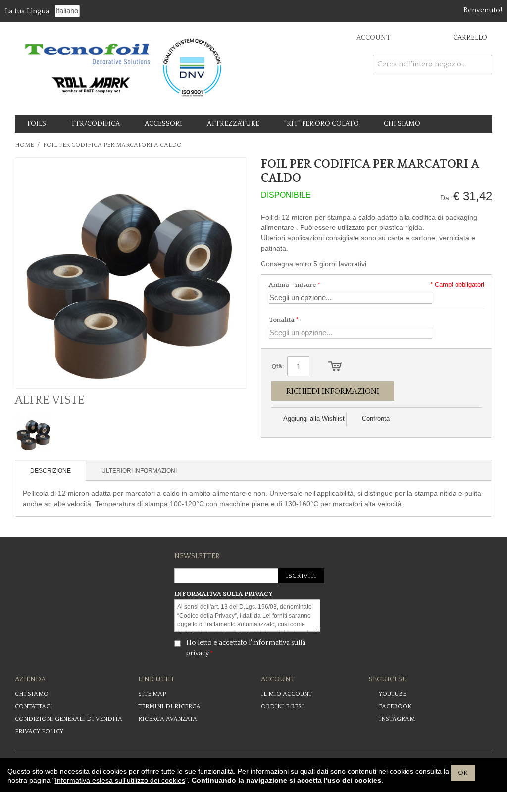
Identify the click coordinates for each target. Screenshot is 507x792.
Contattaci (33, 706)
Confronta (376, 418)
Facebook (395, 706)
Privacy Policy (39, 731)
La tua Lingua (27, 11)
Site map (152, 694)
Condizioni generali (68, 719)
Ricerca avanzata (167, 719)
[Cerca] (482, 64)
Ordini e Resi (282, 706)
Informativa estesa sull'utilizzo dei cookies (120, 780)
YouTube (392, 694)
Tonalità (282, 319)
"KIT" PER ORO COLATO (321, 124)
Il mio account (286, 694)
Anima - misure (292, 285)
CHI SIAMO (402, 124)
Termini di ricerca (169, 706)
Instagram (397, 719)
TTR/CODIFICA (95, 124)
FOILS (36, 124)
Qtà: (277, 366)
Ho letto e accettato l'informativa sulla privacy (245, 648)
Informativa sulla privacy (223, 593)
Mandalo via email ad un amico (408, 419)
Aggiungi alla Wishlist (314, 418)
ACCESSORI (163, 124)
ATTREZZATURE (233, 124)
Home (24, 145)
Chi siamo (32, 694)
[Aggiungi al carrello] (335, 366)
